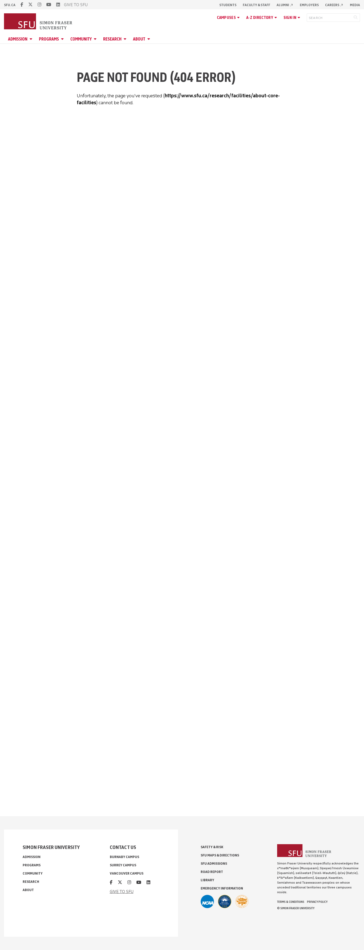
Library (207, 880)
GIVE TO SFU (76, 4)
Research (112, 39)
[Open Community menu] (96, 39)
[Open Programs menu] (63, 39)
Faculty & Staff (256, 5)
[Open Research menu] (126, 39)
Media (355, 5)
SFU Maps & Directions (220, 855)
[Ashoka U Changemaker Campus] (242, 901)
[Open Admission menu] (32, 39)
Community (81, 39)
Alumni (285, 5)
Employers (309, 5)
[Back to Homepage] (38, 21)
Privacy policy (317, 902)
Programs (49, 39)
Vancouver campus (126, 873)
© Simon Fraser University (295, 908)
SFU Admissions (214, 863)
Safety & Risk (212, 847)
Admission (17, 39)
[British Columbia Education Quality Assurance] (224, 901)
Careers (334, 5)
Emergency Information (222, 888)
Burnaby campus (124, 857)
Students (227, 5)
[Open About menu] (149, 39)
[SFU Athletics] (207, 901)
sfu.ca (9, 5)
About (139, 39)
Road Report (212, 872)
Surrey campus (123, 865)
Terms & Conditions (290, 902)
